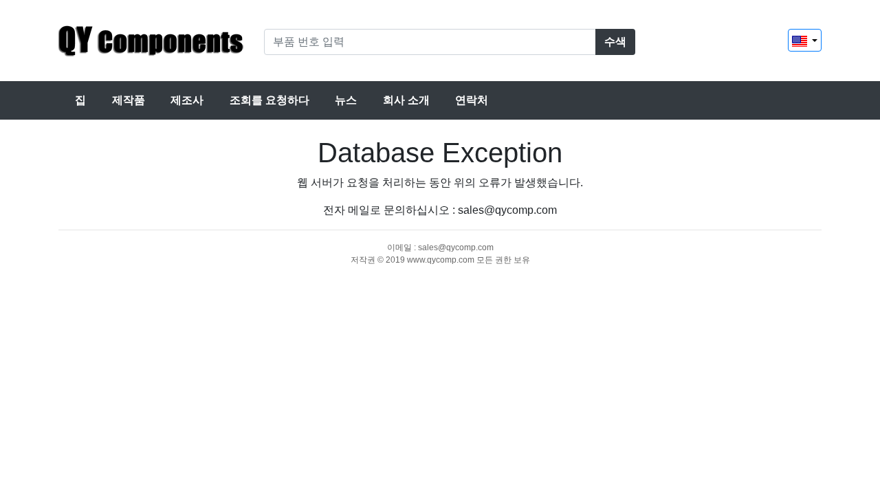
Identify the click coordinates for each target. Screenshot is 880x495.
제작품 (128, 100)
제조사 (187, 100)
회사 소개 (406, 100)
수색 (615, 41)
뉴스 (346, 100)
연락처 (471, 100)
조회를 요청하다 (269, 100)
